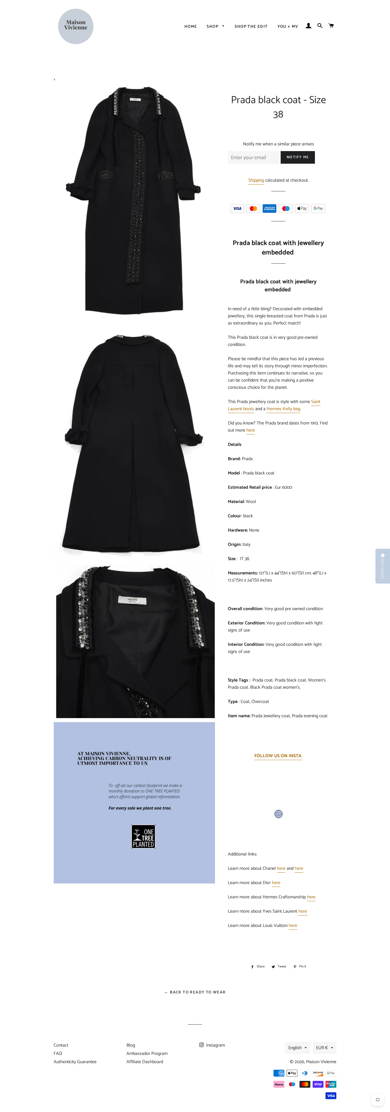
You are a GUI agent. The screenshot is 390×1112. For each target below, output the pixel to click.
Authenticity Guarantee (75, 1062)
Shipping (256, 180)
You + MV (288, 26)
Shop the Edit (251, 26)
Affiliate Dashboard (144, 1062)
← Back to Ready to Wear (195, 992)
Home (190, 26)
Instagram (215, 1045)
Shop (213, 26)
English (295, 1048)
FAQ (58, 1053)
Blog (130, 1045)
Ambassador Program (147, 1053)
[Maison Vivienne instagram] (278, 817)
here (250, 430)
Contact (61, 1045)
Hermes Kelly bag (283, 409)
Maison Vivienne (321, 1062)
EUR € (322, 1048)
